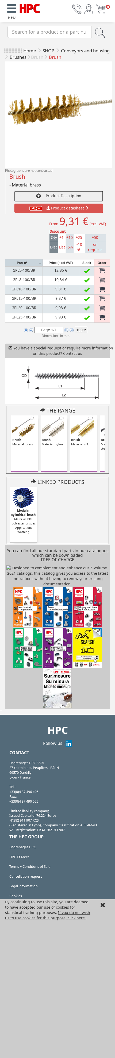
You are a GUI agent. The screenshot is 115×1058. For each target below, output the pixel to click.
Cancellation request (25, 876)
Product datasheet (67, 208)
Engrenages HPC (22, 847)
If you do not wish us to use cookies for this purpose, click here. (47, 915)
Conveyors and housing (85, 51)
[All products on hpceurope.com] (87, 647)
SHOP (49, 51)
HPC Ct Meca (19, 857)
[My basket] (101, 9)
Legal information (23, 886)
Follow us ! (54, 743)
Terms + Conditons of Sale (29, 866)
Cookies (15, 896)
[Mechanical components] (30, 7)
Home (29, 51)
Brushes (18, 57)
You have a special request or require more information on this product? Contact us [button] (61, 350)
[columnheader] (24, 262)
